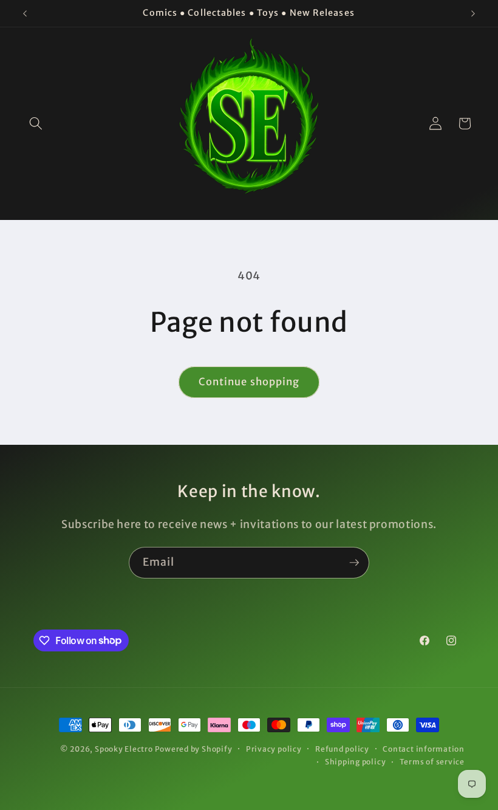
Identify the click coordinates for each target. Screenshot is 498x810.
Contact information (424, 748)
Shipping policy (355, 761)
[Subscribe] (354, 562)
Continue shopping (249, 382)
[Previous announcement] (25, 13)
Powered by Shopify (194, 748)
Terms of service (432, 761)
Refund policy (342, 748)
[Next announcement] (473, 13)
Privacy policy (274, 748)
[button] (35, 123)
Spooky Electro (124, 748)
